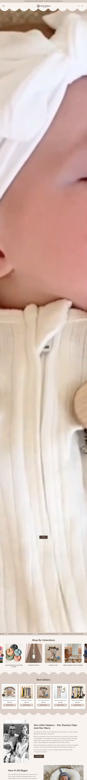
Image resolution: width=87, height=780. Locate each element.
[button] (3, 6)
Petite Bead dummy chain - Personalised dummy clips (9, 700)
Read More (39, 756)
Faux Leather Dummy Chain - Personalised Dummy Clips (43, 700)
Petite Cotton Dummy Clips (77, 700)
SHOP (43, 537)
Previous (2, 655)
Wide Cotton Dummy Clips (26, 700)
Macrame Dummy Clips (60, 700)
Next (84, 655)
